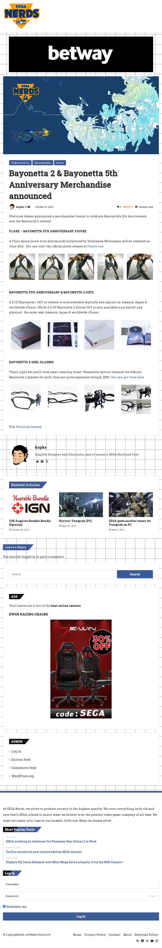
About (127, 935)
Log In (81, 916)
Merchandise (43, 162)
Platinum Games (28, 427)
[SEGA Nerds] (21, 16)
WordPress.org (22, 776)
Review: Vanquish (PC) (75, 521)
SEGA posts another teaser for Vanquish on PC (130, 522)
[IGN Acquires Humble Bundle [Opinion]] (31, 504)
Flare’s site (95, 246)
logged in (29, 557)
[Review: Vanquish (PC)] (81, 504)
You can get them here (127, 377)
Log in (16, 751)
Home (77, 935)
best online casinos (66, 606)
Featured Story (20, 162)
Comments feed (23, 768)
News (60, 162)
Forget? (152, 896)
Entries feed (21, 759)
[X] (46, 461)
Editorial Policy (146, 935)
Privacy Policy (95, 935)
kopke (20, 206)
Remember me (16, 906)
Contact (114, 935)
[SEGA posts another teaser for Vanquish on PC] (131, 504)
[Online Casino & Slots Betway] (81, 54)
